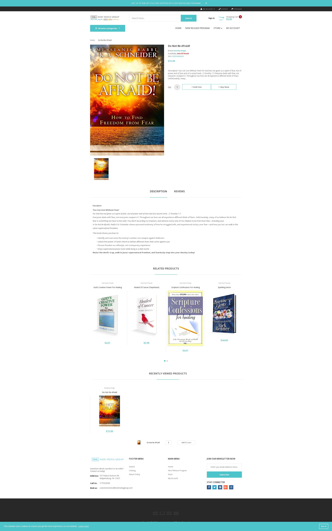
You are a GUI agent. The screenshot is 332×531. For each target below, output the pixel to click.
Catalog (132, 470)
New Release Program (177, 470)
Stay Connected (216, 482)
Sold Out (197, 87)
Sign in (211, 18)
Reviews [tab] (179, 191)
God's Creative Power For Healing (108, 287)
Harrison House (107, 283)
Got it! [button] (324, 526)
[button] (92, 318)
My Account (173, 478)
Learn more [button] (83, 526)
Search (132, 466)
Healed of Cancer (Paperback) (146, 287)
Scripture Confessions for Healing (185, 287)
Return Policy (134, 474)
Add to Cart (186, 442)
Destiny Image (180, 50)
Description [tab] (158, 191)
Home (92, 40)
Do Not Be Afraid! (109, 392)
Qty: (169, 87)
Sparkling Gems (224, 287)
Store (170, 474)
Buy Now (224, 87)
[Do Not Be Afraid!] (101, 169)
